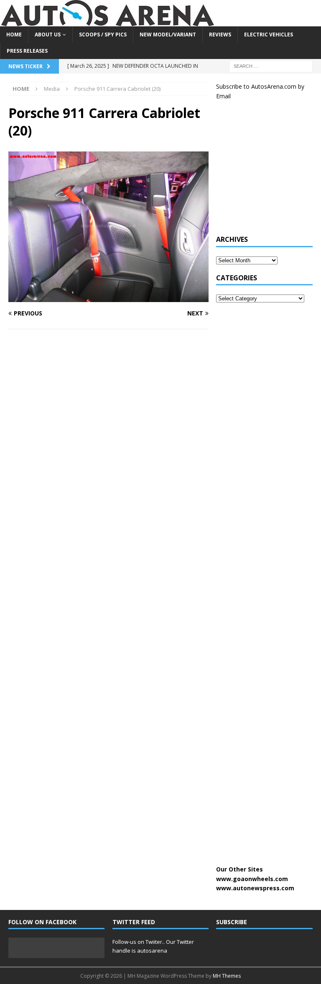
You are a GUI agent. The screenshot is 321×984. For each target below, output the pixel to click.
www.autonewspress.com (255, 888)
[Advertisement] (268, 172)
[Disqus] (108, 444)
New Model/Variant (168, 34)
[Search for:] (271, 66)
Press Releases (27, 50)
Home (14, 34)
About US (48, 34)
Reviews (220, 34)
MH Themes (227, 975)
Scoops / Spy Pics (103, 34)
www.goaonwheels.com (252, 879)
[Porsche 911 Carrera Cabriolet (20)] (108, 297)
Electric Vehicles (268, 34)
